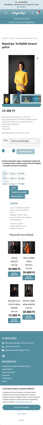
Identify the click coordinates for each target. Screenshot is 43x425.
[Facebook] (3, 355)
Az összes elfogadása (21, 407)
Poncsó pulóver (21, 19)
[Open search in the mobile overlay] (33, 13)
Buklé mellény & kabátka (21, 22)
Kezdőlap (5, 38)
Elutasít (21, 420)
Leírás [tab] (13, 188)
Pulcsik (11, 38)
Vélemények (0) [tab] (17, 196)
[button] (37, 58)
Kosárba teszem (25, 152)
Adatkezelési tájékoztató (24, 402)
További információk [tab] (19, 192)
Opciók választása (14, 274)
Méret (6, 140)
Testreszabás (21, 414)
